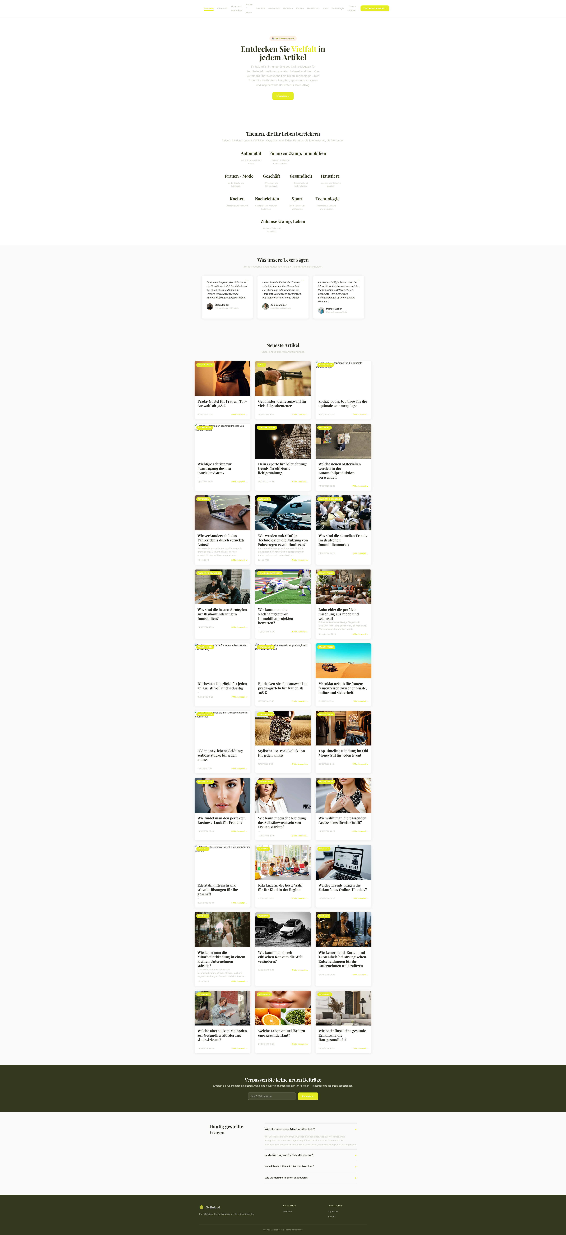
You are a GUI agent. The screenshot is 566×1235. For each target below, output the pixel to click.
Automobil (222, 8)
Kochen (300, 8)
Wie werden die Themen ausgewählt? (286, 1177)
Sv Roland (213, 1207)
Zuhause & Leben (351, 8)
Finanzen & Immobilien (236, 8)
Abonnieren (308, 1096)
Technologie (338, 8)
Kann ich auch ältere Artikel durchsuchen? (289, 1166)
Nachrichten (313, 8)
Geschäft (260, 8)
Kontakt (331, 1216)
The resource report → (374, 8)
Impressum (333, 1211)
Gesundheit (274, 8)
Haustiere (288, 8)
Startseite (209, 8)
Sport (325, 8)
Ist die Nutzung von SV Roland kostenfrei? (289, 1155)
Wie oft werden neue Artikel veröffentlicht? (290, 1129)
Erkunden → (283, 96)
